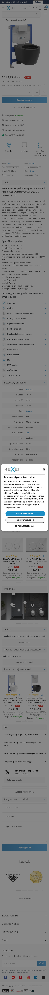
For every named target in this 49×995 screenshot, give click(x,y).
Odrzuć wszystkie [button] (25, 520)
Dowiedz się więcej (29, 508)
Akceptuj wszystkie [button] (25, 514)
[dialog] (24, 497)
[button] (24, 526)
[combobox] (44, 469)
